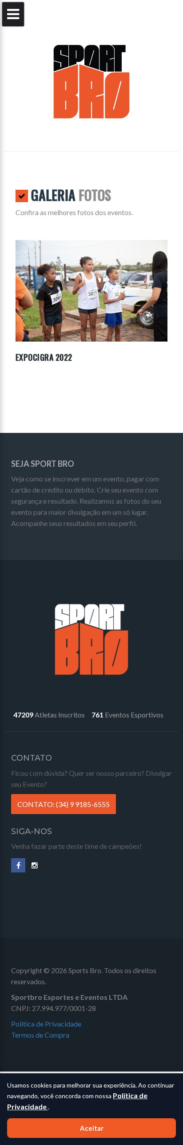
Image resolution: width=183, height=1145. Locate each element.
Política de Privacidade (46, 1023)
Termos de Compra (40, 1035)
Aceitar (91, 1128)
